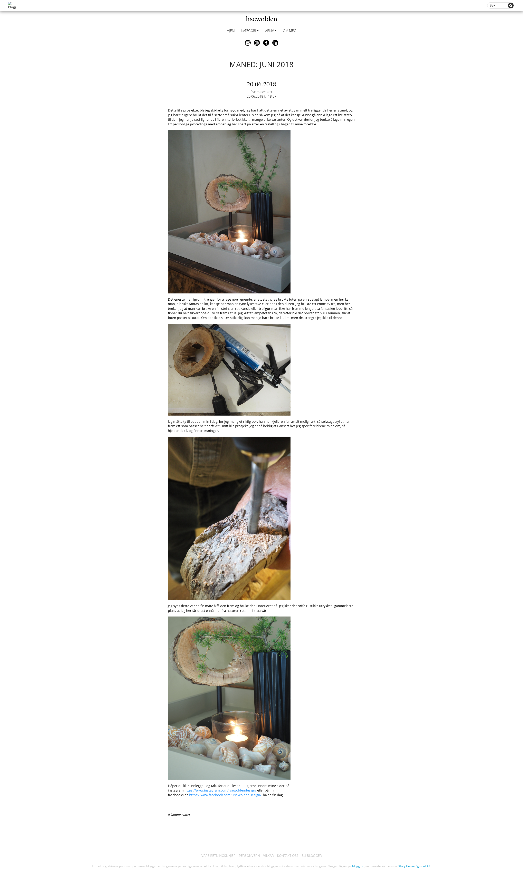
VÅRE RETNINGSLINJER (218, 855)
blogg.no (358, 866)
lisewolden (261, 18)
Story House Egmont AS (414, 866)
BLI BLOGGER (312, 855)
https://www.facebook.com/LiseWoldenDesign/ (225, 795)
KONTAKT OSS (287, 855)
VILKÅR (268, 855)
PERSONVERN (249, 855)
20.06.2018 (261, 83)
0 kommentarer (261, 91)
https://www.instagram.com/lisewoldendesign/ (220, 790)
